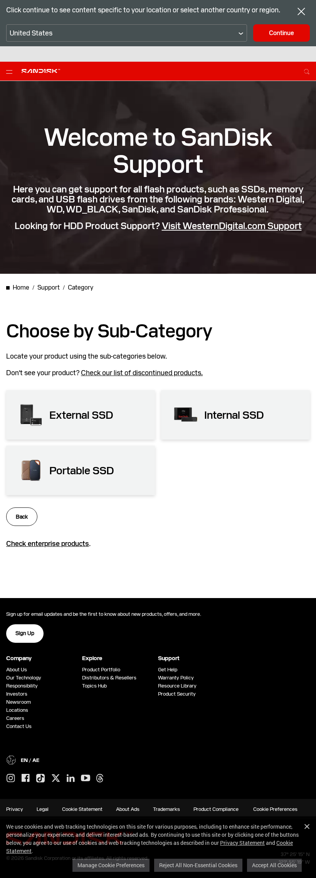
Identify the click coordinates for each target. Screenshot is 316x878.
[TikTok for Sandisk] (40, 779)
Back (22, 516)
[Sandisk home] (41, 70)
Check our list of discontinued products (141, 372)
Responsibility (22, 686)
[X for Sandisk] (56, 779)
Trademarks (166, 809)
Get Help (167, 669)
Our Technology (23, 677)
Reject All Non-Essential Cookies (198, 865)
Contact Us (19, 726)
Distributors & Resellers (109, 677)
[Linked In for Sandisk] (71, 778)
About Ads (128, 809)
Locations (17, 710)
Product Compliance (216, 809)
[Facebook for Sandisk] (26, 778)
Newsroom (18, 702)
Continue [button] (281, 33)
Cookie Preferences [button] (275, 809)
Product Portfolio (101, 669)
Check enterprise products (47, 543)
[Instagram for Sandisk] (10, 779)
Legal (43, 809)
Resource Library (177, 686)
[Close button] (301, 12)
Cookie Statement (82, 809)
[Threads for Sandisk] (99, 778)
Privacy (14, 809)
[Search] (307, 70)
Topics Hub (94, 686)
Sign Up (24, 633)
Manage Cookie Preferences (111, 865)
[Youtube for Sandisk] (85, 778)
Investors (16, 694)
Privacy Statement (242, 842)
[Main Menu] (11, 71)
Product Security (177, 694)
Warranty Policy (176, 677)
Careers (15, 718)
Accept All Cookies (274, 865)
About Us (16, 669)
